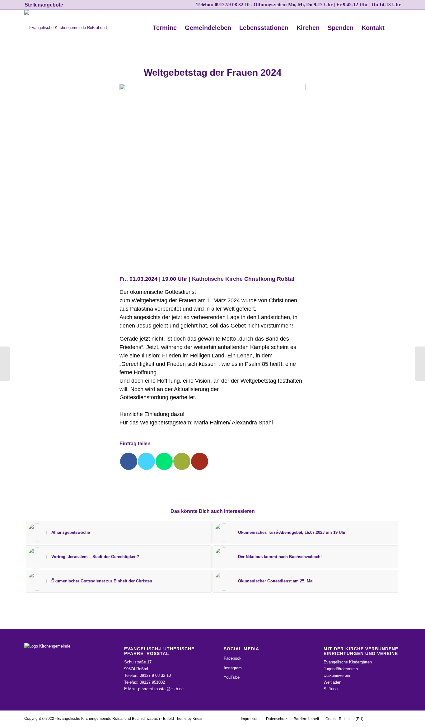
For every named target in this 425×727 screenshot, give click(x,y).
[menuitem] (44, 5)
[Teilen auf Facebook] (128, 461)
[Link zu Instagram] (377, 718)
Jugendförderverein (341, 669)
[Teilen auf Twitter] (146, 461)
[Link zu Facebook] (386, 718)
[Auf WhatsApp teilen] (164, 461)
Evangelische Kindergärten (348, 662)
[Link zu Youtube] (396, 718)
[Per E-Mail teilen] (181, 461)
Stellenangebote (44, 4)
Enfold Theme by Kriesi (182, 718)
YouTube (232, 677)
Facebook (232, 658)
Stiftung (331, 688)
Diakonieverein (337, 675)
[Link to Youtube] (199, 461)
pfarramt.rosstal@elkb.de (161, 688)
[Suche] (395, 28)
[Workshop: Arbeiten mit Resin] (5, 364)
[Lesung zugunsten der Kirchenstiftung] (420, 364)
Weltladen (332, 682)
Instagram (233, 668)
